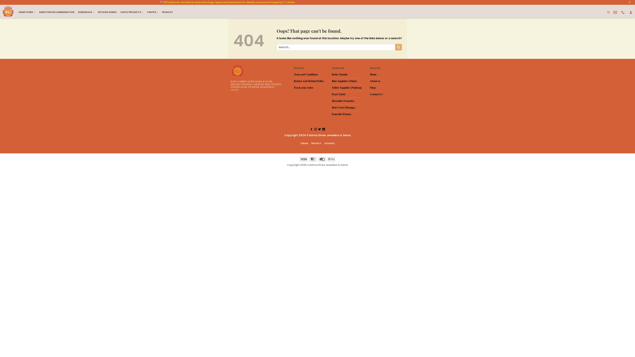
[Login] (631, 12)
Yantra (151, 12)
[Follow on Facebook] (311, 129)
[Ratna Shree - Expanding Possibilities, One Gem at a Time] (8, 11)
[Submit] (398, 47)
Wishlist (167, 12)
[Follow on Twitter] (319, 129)
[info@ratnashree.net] (616, 12)
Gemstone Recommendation (57, 12)
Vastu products (130, 12)
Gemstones (26, 12)
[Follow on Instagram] (315, 129)
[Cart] (630, 2)
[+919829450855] (623, 12)
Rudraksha (85, 12)
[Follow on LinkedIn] (323, 129)
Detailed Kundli (107, 12)
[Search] (608, 12)
